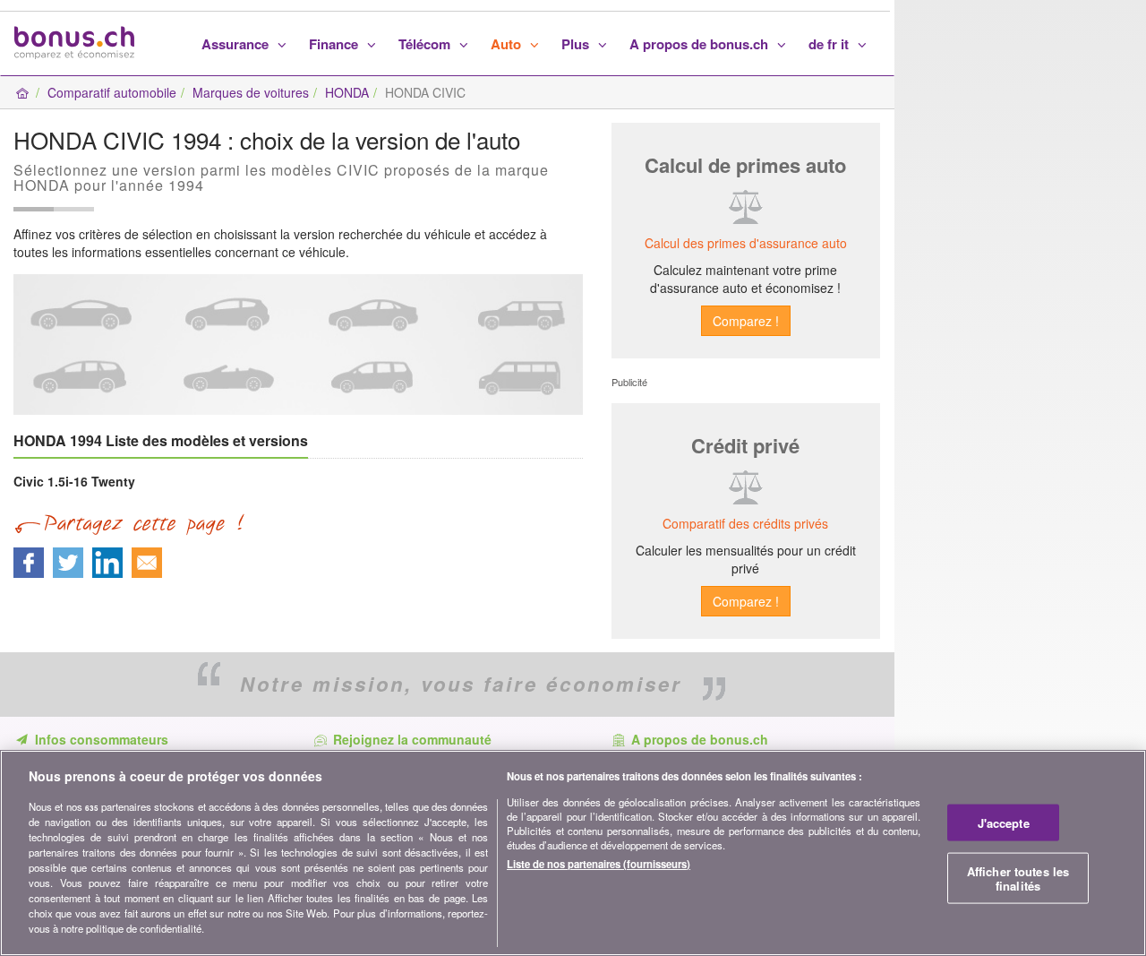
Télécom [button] (426, 44)
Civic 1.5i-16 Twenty (74, 481)
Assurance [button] (236, 44)
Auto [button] (508, 44)
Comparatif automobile (111, 92)
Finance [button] (335, 44)
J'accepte (1004, 822)
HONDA (347, 92)
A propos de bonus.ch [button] (700, 44)
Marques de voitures (250, 92)
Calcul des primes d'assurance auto (746, 243)
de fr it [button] (830, 44)
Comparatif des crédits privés (745, 523)
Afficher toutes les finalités (1018, 878)
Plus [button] (577, 44)
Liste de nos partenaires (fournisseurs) (598, 864)
